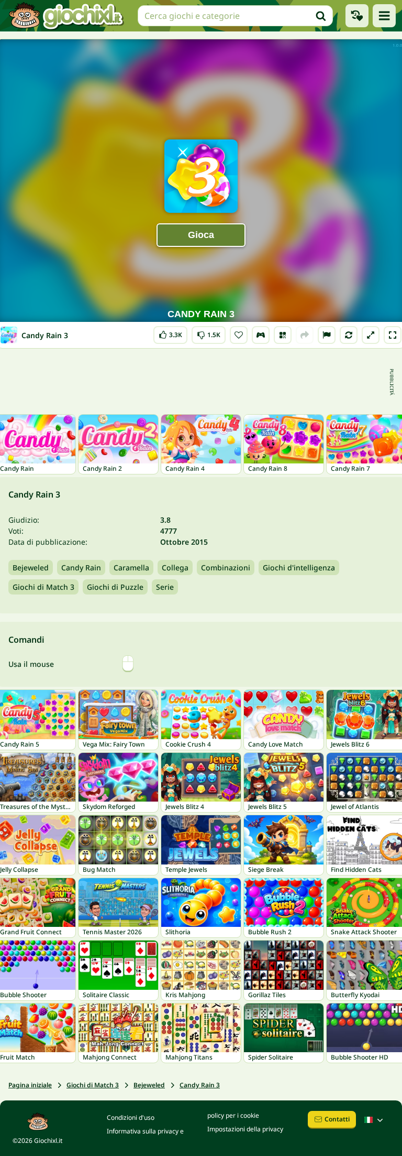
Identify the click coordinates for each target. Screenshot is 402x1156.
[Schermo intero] (392, 335)
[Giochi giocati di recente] (356, 15)
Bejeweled (31, 567)
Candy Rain (81, 567)
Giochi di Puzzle (115, 587)
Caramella (131, 567)
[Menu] (384, 15)
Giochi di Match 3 (43, 587)
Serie (165, 587)
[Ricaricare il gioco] (349, 335)
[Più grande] (370, 335)
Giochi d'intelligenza (299, 567)
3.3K (170, 332)
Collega (175, 567)
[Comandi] (261, 335)
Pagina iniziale (30, 1085)
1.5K (209, 332)
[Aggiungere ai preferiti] (239, 335)
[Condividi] (305, 335)
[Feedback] (327, 335)
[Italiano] (374, 1120)
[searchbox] (235, 15)
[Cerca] (320, 15)
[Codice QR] (283, 335)
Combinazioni (225, 567)
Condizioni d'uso (130, 1117)
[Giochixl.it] (65, 15)
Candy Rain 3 (200, 1085)
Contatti (337, 1119)
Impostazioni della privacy (245, 1129)
